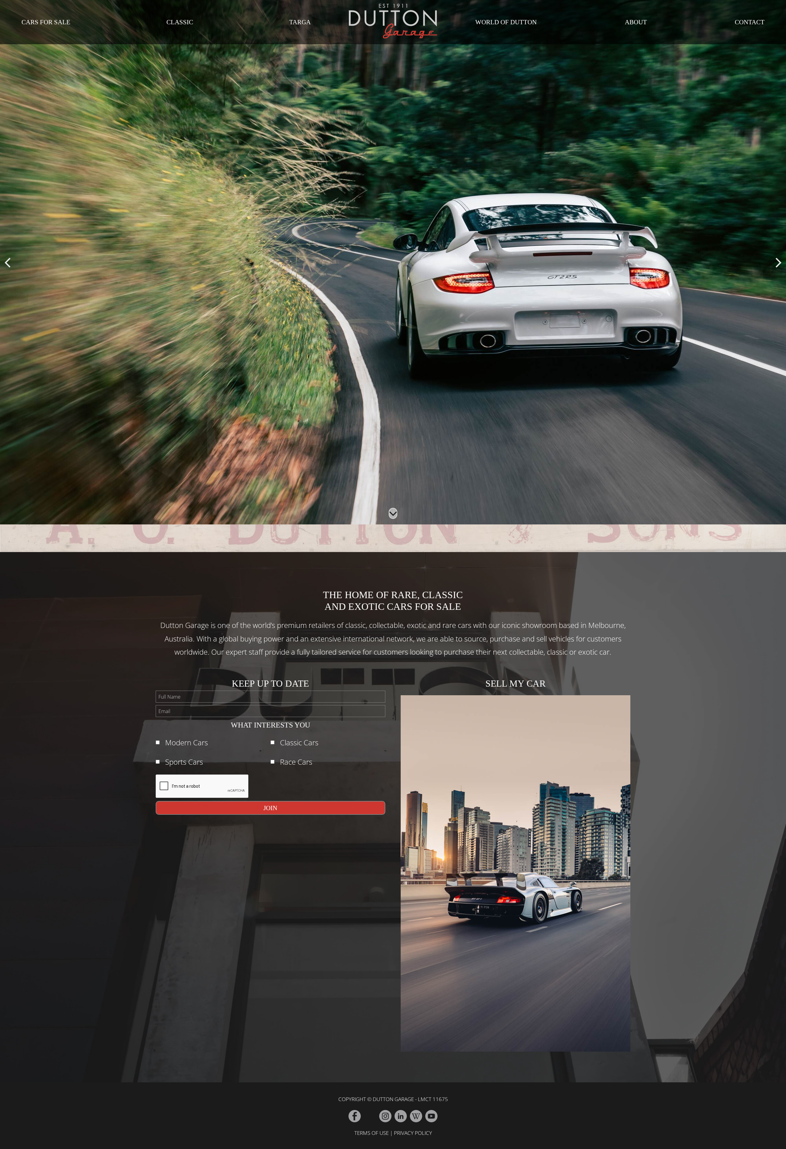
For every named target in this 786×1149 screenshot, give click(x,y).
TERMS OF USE (371, 1132)
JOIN (270, 807)
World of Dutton (506, 22)
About (636, 22)
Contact (750, 22)
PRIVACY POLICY (413, 1132)
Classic (179, 22)
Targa (300, 22)
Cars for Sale (45, 22)
